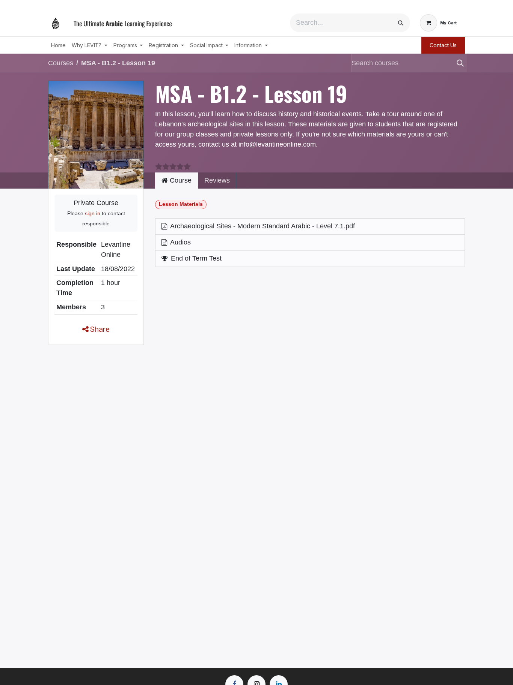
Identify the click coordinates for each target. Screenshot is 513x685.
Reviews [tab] (217, 180)
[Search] (400, 22)
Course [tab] (180, 180)
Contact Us (443, 45)
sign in (92, 213)
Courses (60, 63)
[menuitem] (58, 45)
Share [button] (99, 329)
